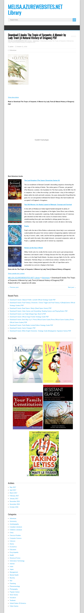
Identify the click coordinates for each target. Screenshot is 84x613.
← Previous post (13, 287)
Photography (14, 589)
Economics (13, 547)
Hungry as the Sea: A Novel (33, 248)
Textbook (13, 600)
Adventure (13, 50)
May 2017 (13, 487)
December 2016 (15, 501)
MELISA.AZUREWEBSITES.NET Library (35, 9)
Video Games (14, 606)
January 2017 (14, 498)
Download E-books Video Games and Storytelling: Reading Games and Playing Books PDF (39, 311)
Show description (13, 97)
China (11, 532)
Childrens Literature (16, 530)
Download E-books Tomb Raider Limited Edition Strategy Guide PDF (31, 325)
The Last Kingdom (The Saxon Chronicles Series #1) (42, 180)
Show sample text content (16, 273)
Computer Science (15, 538)
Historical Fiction (15, 558)
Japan (12, 569)
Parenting (13, 583)
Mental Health (14, 575)
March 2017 (13, 493)
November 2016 (15, 504)
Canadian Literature (16, 527)
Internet (12, 564)
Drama (12, 544)
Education (13, 549)
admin (11, 46)
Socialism (13, 597)
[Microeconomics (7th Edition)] (28, 382)
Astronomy (13, 521)
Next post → (72, 287)
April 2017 (13, 490)
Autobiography (14, 524)
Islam (11, 566)
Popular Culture (14, 592)
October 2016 (14, 507)
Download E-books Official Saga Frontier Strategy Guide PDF (29, 317)
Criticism (12, 541)
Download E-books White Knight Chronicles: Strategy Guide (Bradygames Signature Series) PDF (40, 331)
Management (14, 572)
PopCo (26, 226)
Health (12, 555)
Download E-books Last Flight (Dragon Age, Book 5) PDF (28, 314)
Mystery (12, 578)
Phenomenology (15, 586)
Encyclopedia (14, 552)
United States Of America (18, 603)
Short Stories (14, 595)
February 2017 (14, 496)
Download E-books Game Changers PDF (23, 328)
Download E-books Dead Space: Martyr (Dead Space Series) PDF (31, 308)
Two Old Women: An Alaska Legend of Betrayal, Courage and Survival (48, 204)
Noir (11, 580)
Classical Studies (15, 535)
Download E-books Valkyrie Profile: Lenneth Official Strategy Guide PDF (33, 300)
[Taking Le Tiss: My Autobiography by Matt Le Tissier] (44, 476)
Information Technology (17, 561)
